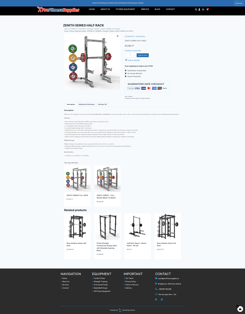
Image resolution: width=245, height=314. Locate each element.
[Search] (196, 9)
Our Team (129, 278)
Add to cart (142, 55)
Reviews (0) (102, 104)
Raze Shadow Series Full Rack (166, 244)
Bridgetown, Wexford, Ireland (169, 284)
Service (145, 9)
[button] (132, 60)
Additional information (87, 104)
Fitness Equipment (125, 9)
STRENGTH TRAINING (77, 29)
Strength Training (93, 29)
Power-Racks (135, 98)
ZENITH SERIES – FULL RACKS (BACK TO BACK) (106, 196)
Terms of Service (131, 285)
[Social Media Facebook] (156, 300)
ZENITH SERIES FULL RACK (77, 195)
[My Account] (199, 9)
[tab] (71, 104)
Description (71, 104)
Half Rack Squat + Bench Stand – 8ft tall (136, 244)
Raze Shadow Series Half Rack (76, 244)
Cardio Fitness (99, 278)
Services (65, 285)
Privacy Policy (130, 281)
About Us (105, 9)
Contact (170, 9)
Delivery (128, 288)
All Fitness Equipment (102, 291)
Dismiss (239, 3)
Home (92, 9)
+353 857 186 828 (164, 289)
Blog (157, 9)
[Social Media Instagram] (162, 300)
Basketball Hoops (100, 288)
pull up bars (74, 130)
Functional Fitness (101, 285)
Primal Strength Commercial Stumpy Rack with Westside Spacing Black (107, 247)
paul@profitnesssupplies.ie (168, 278)
